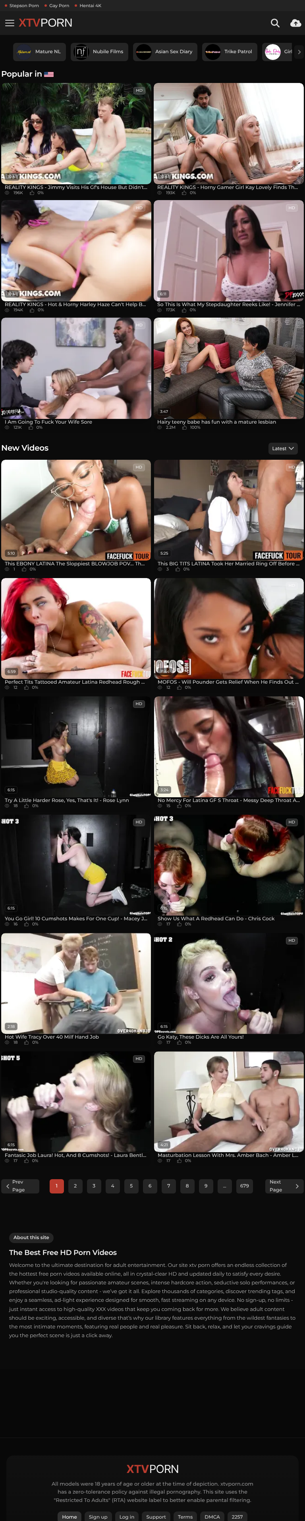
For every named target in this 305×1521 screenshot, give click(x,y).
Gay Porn (59, 5)
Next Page (276, 1186)
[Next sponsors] (299, 52)
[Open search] (275, 23)
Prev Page (18, 1186)
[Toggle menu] (9, 23)
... (224, 1186)
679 (244, 1186)
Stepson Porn (24, 5)
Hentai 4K (90, 5)
